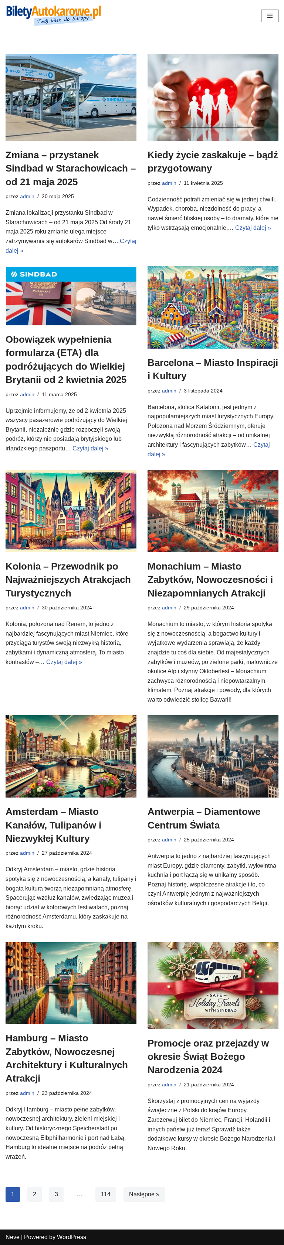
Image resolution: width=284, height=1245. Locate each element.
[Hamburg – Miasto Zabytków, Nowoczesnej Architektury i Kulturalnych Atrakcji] (71, 983)
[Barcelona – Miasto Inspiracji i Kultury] (213, 307)
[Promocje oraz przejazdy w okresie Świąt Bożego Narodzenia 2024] (213, 985)
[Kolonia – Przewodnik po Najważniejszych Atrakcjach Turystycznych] (71, 511)
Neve (13, 1237)
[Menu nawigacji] (269, 16)
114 (106, 1194)
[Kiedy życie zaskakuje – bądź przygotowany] (213, 97)
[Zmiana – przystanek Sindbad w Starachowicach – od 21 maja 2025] (71, 97)
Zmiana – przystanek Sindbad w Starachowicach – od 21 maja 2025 (71, 168)
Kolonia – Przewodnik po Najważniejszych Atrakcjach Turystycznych (68, 580)
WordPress (71, 1237)
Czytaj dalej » (253, 228)
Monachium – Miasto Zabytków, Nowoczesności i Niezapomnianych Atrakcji (210, 580)
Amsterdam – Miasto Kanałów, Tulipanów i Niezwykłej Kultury (53, 825)
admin (27, 196)
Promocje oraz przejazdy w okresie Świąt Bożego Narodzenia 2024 (208, 1057)
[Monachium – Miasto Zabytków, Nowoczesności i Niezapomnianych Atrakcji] (213, 511)
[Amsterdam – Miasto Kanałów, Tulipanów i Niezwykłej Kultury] (71, 756)
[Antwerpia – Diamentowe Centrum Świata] (213, 756)
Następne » (144, 1194)
